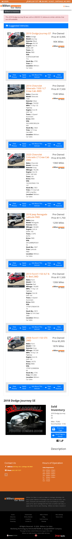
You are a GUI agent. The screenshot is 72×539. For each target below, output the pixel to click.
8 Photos (16, 46)
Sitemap (43, 521)
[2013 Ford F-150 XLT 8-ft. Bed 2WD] (16, 279)
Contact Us (28, 521)
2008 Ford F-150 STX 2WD (36, 339)
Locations (28, 519)
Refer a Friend (44, 514)
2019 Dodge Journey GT (38, 33)
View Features (59, 76)
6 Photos (16, 167)
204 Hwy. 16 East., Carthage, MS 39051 (56, 1)
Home (13, 514)
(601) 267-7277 (33, 1)
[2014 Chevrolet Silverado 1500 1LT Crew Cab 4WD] (16, 90)
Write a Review (28, 517)
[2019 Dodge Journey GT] (16, 38)
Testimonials (28, 514)
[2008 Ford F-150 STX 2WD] (16, 343)
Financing (12, 521)
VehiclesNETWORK (34, 529)
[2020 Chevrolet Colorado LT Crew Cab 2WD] (16, 159)
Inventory (13, 519)
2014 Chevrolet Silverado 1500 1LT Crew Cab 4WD (36, 88)
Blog (44, 517)
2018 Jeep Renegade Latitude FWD (36, 216)
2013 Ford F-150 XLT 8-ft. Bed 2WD (38, 275)
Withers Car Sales (46, 526)
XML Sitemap (59, 514)
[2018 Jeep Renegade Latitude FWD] (16, 219)
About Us (12, 517)
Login (5, 1)
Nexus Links (59, 517)
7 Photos (16, 98)
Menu (67, 6)
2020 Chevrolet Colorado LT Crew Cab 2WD (37, 157)
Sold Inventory (44, 519)
